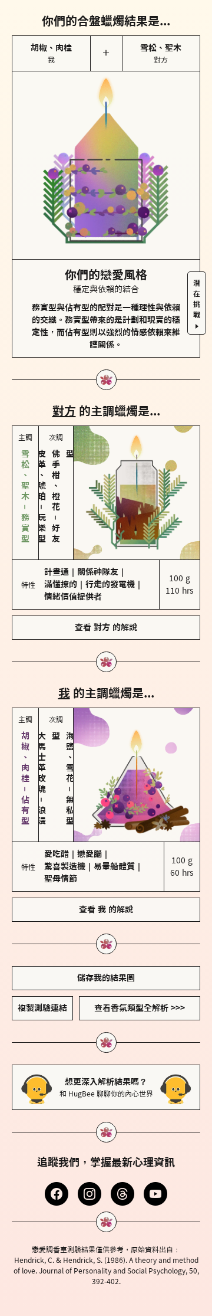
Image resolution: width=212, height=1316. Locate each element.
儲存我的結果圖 (106, 978)
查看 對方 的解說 (106, 627)
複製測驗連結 (42, 1008)
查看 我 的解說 (106, 909)
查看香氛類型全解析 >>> (139, 1008)
